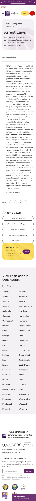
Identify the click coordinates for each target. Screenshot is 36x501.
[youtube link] (19, 445)
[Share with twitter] (10, 202)
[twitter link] (14, 445)
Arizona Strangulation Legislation (14, 25)
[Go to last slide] (1, 2)
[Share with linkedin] (20, 202)
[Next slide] (34, 2)
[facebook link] (4, 445)
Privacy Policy (6, 452)
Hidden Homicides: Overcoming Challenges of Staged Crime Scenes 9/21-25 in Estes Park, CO (18, 2)
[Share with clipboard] (25, 202)
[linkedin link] (9, 445)
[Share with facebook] (15, 202)
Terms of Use (16, 452)
